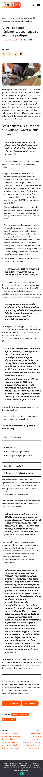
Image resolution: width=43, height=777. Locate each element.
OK (22, 773)
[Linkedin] (4, 54)
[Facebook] (9, 54)
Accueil (4, 18)
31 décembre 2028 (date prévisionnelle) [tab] (18, 473)
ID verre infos (13, 40)
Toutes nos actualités (15, 18)
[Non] (40, 769)
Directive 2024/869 (11, 703)
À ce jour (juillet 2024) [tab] (12, 437)
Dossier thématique (20, 714)
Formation (5, 40)
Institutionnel (8, 719)
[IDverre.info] (11, 5)
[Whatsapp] (15, 54)
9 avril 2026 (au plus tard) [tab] (13, 466)
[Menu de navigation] (33, 5)
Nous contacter (30, 703)
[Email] (21, 54)
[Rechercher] (38, 5)
